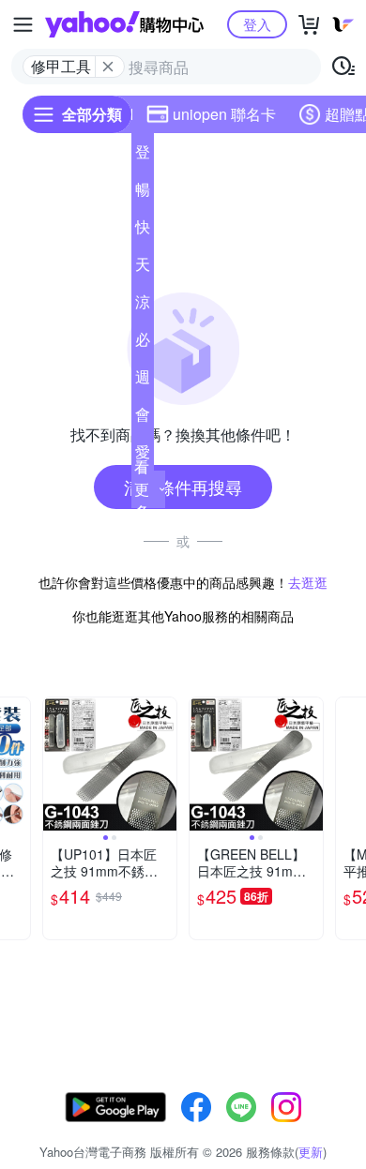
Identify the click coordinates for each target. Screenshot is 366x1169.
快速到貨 (142, 231)
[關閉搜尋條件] (107, 66)
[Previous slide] (55, 764)
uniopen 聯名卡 (224, 114)
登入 (257, 24)
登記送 (142, 156)
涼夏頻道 (142, 306)
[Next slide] (18, 764)
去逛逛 (308, 582)
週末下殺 (142, 381)
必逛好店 (142, 343)
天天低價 (142, 268)
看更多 (141, 489)
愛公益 (142, 456)
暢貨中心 (142, 193)
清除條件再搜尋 (183, 486)
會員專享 (142, 418)
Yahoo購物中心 (124, 24)
